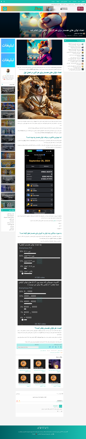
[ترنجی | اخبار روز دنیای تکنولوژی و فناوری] (83, 1)
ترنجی (54, 220)
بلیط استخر (12, 221)
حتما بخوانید (69, 35)
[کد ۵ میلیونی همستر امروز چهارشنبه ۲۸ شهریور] (53, 378)
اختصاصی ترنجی (64, 1)
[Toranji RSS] (38, 428)
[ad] (8, 46)
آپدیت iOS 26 (63, 4)
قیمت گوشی (11, 219)
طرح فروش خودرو (10, 215)
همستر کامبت (52, 352)
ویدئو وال (12, 228)
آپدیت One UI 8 (78, 4)
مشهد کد (33, 434)
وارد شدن (18, 393)
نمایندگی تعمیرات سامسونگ (9, 217)
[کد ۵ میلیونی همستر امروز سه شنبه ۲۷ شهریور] (38, 378)
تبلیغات (58, 1)
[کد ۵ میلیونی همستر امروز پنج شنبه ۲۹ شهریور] (23, 364)
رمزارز (66, 35)
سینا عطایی (76, 33)
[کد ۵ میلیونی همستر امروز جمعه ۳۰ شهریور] (38, 364)
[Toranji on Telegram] (40, 428)
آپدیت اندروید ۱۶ (71, 4)
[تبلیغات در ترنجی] (22, 8)
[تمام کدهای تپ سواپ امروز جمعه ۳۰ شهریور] (52, 364)
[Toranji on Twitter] (45, 428)
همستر (55, 352)
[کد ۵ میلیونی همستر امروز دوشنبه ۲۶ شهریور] (23, 378)
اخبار (79, 1)
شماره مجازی (11, 229)
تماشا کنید (74, 1)
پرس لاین (12, 226)
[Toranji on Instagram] (43, 428)
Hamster (58, 352)
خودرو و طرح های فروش (55, 4)
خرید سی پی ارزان (10, 222)
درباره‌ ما (53, 1)
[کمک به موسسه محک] (64, 8)
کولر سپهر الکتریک (11, 224)
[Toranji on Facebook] (48, 428)
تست (70, 1)
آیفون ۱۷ (83, 4)
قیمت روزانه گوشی (10, 214)
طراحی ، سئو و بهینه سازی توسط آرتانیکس (45, 434)
